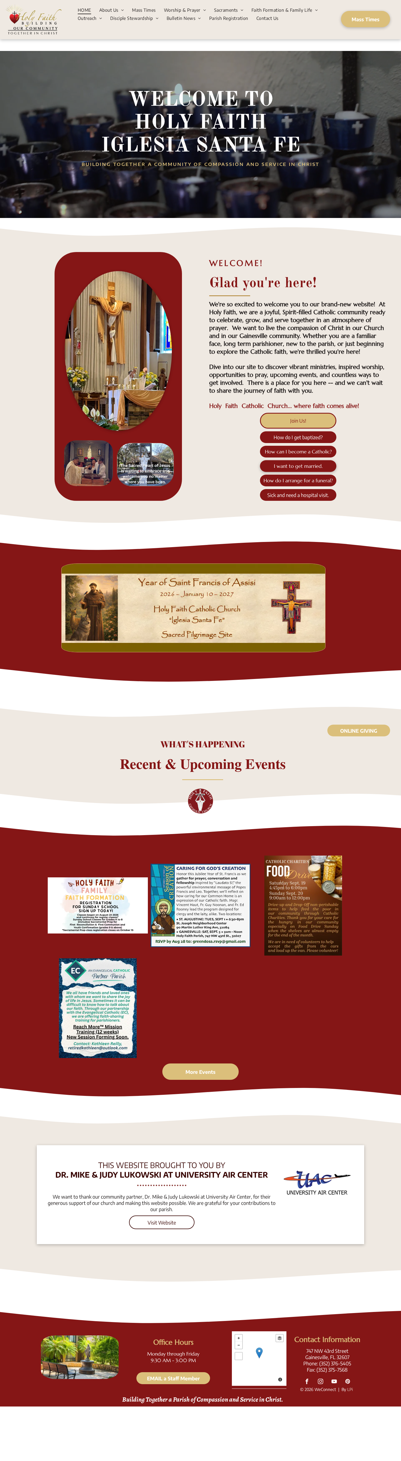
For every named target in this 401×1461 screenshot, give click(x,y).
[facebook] (307, 1382)
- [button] (238, 1345)
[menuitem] (84, 10)
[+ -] (259, 1358)
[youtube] (334, 1382)
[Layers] (279, 1338)
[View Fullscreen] (238, 1356)
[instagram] (320, 1382)
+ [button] (238, 1338)
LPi (350, 1389)
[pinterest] (348, 1382)
